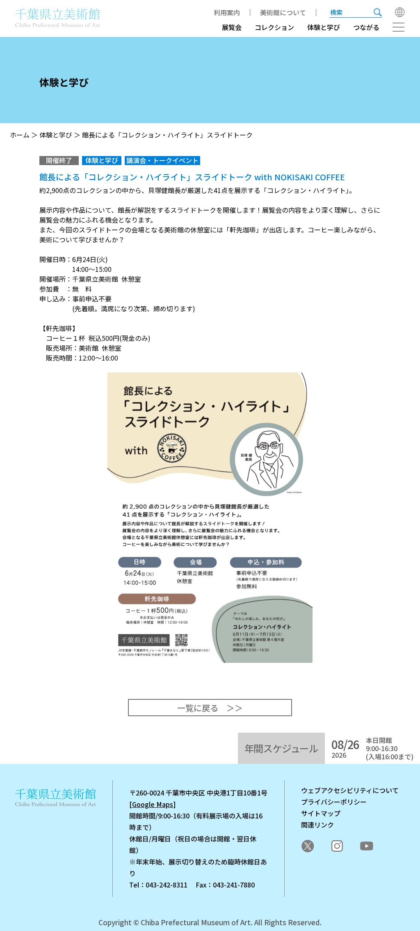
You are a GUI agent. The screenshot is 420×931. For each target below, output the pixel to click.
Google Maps (152, 804)
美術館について (283, 12)
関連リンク (317, 825)
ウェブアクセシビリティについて (350, 790)
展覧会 (232, 27)
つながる (366, 27)
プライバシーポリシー (334, 802)
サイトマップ (320, 813)
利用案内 (227, 12)
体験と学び (323, 27)
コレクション (274, 27)
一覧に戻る (197, 708)
